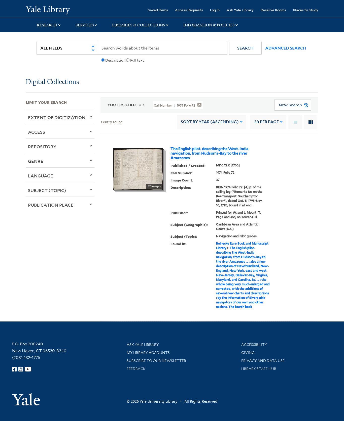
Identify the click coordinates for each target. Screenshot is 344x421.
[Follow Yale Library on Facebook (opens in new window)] (14, 369)
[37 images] (138, 168)
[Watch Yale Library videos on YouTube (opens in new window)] (28, 369)
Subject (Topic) (47, 190)
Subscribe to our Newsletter (156, 361)
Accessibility (254, 345)
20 (266, 121)
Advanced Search (285, 48)
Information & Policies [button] (209, 25)
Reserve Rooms (273, 10)
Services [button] (85, 25)
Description (115, 60)
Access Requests (189, 10)
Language (40, 176)
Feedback (136, 369)
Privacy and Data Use (263, 361)
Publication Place (51, 205)
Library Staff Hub (258, 369)
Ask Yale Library (240, 10)
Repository (42, 147)
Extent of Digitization (56, 117)
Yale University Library (48, 9)
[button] (245, 48)
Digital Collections (52, 82)
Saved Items (158, 10)
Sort (210, 121)
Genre (35, 161)
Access (36, 132)
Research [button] (47, 25)
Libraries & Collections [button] (138, 25)
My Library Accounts (148, 353)
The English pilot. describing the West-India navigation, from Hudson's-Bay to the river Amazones (209, 153)
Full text (137, 60)
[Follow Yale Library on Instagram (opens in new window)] (20, 369)
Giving (248, 353)
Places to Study (305, 10)
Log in (215, 10)
